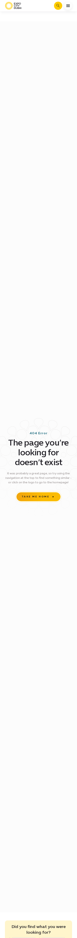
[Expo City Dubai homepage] (13, 6)
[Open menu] (68, 6)
